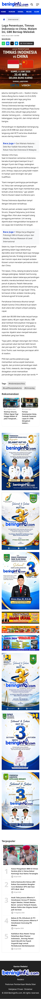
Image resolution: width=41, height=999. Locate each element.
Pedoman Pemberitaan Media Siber (20, 984)
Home (3, 12)
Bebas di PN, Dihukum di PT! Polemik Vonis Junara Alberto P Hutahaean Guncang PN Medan (24, 921)
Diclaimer (28, 989)
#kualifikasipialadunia (12, 388)
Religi (28, 12)
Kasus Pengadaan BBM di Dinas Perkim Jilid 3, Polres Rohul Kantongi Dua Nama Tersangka (24, 871)
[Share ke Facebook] (7, 43)
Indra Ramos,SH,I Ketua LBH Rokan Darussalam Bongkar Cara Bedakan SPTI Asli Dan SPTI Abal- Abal (23, 885)
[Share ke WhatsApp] (3, 43)
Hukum (12, 12)
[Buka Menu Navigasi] (37, 4)
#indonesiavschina (17, 383)
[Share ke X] (12, 43)
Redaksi (20, 979)
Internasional (13, 19)
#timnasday (29, 388)
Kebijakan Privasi (16, 989)
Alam (36, 12)
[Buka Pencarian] (31, 4)
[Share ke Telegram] (16, 43)
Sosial (20, 12)
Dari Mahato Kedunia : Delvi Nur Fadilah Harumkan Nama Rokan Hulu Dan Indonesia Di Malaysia (19, 146)
